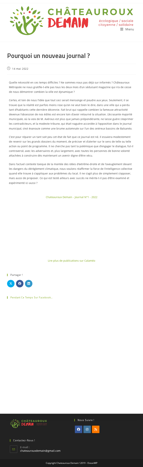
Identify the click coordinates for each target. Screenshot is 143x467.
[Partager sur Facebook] (19, 283)
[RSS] (95, 429)
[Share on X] (11, 283)
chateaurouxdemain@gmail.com (40, 450)
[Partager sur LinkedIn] (28, 283)
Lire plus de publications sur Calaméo (71, 260)
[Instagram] (87, 429)
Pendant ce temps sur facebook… (31, 297)
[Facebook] (78, 429)
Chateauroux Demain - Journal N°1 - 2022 (71, 197)
